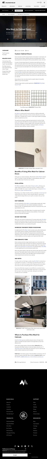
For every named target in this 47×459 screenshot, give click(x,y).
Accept (15, 455)
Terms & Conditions (35, 457)
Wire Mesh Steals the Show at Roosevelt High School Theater (7, 68)
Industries (8, 409)
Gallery (34, 428)
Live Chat (34, 356)
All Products (9, 435)
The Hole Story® (10, 413)
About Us (8, 402)
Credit (34, 404)
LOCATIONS (28, 6)
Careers (8, 404)
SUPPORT (43, 6)
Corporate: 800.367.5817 (40, 10)
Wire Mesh (19, 72)
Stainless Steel (28, 190)
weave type (42, 192)
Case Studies (36, 423)
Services (35, 435)
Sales (34, 402)
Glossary (35, 430)
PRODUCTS (4, 6)
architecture (41, 124)
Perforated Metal (10, 421)
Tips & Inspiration (11, 14)
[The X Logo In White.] (31, 446)
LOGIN (38, 2)
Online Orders (36, 413)
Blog (34, 421)
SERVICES (20, 6)
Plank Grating (9, 430)
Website (35, 407)
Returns (35, 411)
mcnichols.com (40, 356)
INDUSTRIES (36, 6)
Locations (8, 407)
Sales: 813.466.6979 (29, 10)
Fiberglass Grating (10, 432)
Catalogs (35, 426)
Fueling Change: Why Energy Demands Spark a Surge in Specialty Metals (7, 63)
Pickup (34, 409)
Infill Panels (17, 123)
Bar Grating (9, 428)
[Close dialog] (25, 449)
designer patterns (35, 185)
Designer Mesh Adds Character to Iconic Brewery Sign (6, 73)
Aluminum (43, 188)
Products (35, 432)
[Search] (12, 10)
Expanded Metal (10, 423)
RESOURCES (12, 6)
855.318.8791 (17, 356)
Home (3, 14)
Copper (22, 190)
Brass (16, 190)
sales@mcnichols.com (25, 356)
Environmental (9, 411)
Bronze (18, 190)
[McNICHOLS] (8, 2)
